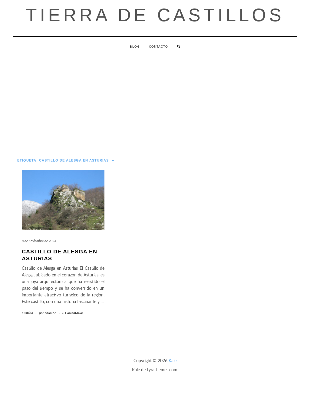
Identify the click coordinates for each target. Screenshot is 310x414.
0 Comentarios (72, 313)
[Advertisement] (155, 102)
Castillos (27, 313)
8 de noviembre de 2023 (39, 241)
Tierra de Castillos (155, 15)
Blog (135, 46)
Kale (172, 361)
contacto (158, 46)
